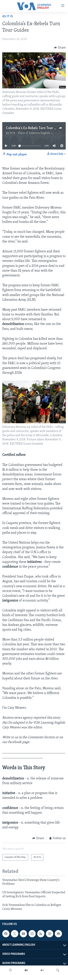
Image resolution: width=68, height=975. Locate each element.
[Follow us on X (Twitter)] (14, 933)
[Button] (60, 47)
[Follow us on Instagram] (32, 933)
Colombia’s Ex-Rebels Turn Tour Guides (35, 128)
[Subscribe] (58, 933)
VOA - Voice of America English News (34, 133)
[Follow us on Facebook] (5, 933)
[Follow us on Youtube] (23, 933)
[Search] (57, 970)
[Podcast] (49, 933)
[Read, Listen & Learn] (10, 970)
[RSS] (40, 933)
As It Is (7, 16)
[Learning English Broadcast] (42, 970)
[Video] (26, 970)
